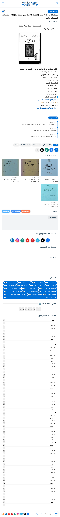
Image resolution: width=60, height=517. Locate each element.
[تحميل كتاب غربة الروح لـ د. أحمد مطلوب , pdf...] (49, 167)
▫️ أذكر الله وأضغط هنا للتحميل (48, 99)
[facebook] (48, 240)
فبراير (52, 339)
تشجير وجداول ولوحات (38, 286)
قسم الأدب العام (10, 286)
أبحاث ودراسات (51, 283)
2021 (53, 478)
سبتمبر (51, 353)
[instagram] (17, 240)
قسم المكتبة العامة (25, 145)
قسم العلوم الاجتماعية (47, 291)
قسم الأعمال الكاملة (48, 288)
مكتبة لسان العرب (38, 514)
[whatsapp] (22, 240)
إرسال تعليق (53, 217)
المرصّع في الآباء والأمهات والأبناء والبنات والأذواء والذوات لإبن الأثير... (38, 125)
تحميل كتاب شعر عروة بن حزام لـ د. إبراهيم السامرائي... (30, 180)
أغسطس (51, 323)
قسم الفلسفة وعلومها (13, 291)
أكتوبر (52, 385)
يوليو (52, 326)
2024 (53, 377)
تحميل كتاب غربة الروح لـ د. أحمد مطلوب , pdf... (50, 180)
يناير (52, 342)
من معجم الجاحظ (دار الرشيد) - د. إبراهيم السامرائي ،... (42, 137)
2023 (53, 412)
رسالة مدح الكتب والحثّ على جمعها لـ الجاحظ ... (44, 131)
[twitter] (43, 240)
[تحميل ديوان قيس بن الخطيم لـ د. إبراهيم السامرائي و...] (49, 192)
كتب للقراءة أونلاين (10, 294)
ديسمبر (51, 347)
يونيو (52, 328)
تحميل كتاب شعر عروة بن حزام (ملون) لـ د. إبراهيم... (11, 180)
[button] (51, 150)
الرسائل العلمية (25, 283)
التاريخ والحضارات (36, 145)
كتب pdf (16, 145)
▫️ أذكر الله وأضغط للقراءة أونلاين (47, 108)
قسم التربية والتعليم (12, 288)
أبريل (52, 334)
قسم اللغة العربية (50, 294)
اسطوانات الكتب (38, 283)
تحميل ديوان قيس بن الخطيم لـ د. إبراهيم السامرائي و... (49, 206)
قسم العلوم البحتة (30, 291)
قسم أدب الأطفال (23, 286)
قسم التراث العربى (30, 288)
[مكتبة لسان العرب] (30, 3)
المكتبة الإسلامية (10, 283)
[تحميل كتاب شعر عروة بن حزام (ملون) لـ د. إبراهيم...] (10, 167)
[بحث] (3, 3)
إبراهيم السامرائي (53, 12)
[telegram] (38, 240)
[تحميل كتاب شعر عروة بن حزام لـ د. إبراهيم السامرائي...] (30, 167)
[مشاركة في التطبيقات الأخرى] (37, 150)
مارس (52, 336)
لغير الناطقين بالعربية (30, 297)
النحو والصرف (51, 286)
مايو (52, 331)
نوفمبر (51, 350)
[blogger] (3, 514)
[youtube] (27, 240)
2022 (53, 442)
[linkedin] (12, 240)
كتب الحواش (22, 294)
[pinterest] (33, 240)
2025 (53, 345)
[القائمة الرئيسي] (57, 3)
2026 (53, 320)
